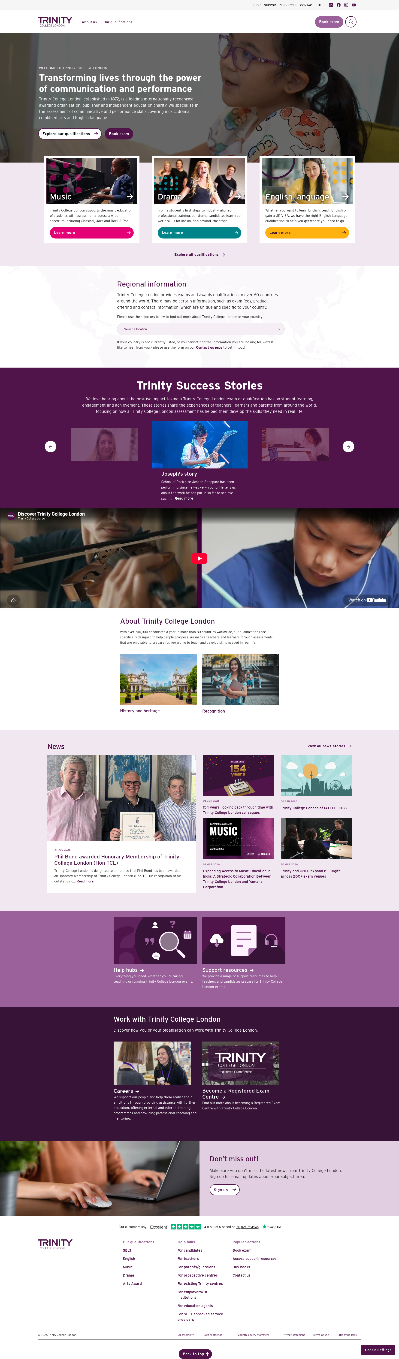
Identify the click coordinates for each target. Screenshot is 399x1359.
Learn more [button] (64, 232)
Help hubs (186, 1242)
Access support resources (255, 1259)
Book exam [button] (329, 22)
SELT (127, 1250)
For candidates (190, 1250)
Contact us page (209, 347)
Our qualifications (138, 1242)
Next (348, 446)
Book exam (242, 1250)
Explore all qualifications (196, 255)
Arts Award (132, 1284)
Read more (184, 498)
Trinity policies (348, 1335)
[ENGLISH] (295, 446)
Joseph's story (179, 474)
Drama (128, 1275)
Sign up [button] (221, 1190)
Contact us (242, 1275)
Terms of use (321, 1335)
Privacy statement (294, 1335)
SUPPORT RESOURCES (280, 5)
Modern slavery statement (253, 1335)
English (129, 1259)
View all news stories (326, 746)
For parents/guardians (196, 1267)
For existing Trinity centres (200, 1284)
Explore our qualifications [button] (66, 134)
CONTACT (307, 5)
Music (128, 1267)
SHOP (256, 5)
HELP (321, 5)
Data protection (213, 1335)
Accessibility (186, 1335)
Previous (50, 446)
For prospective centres (198, 1275)
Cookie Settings (378, 1350)
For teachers (188, 1259)
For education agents (195, 1306)
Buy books (241, 1267)
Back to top (193, 1354)
